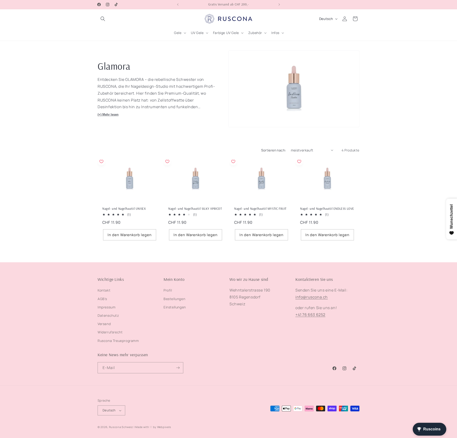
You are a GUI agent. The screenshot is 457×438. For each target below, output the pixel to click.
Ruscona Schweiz (121, 427)
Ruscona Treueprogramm (118, 340)
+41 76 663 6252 (310, 314)
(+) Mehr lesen (108, 114)
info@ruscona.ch (311, 297)
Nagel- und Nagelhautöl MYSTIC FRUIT (260, 208)
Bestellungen (174, 299)
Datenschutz (108, 315)
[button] (103, 19)
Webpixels (164, 427)
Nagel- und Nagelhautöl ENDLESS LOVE (327, 208)
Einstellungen (175, 307)
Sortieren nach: (273, 150)
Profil (168, 290)
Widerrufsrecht (110, 332)
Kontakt (104, 290)
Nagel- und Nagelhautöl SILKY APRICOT (195, 208)
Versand (104, 323)
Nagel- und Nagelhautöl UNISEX (124, 208)
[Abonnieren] (178, 367)
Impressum (106, 307)
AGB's (102, 299)
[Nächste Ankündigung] (279, 4)
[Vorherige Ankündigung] (178, 4)
